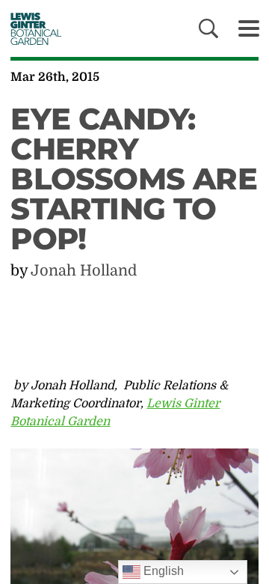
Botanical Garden (31, 28)
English (162, 571)
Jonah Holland (84, 270)
